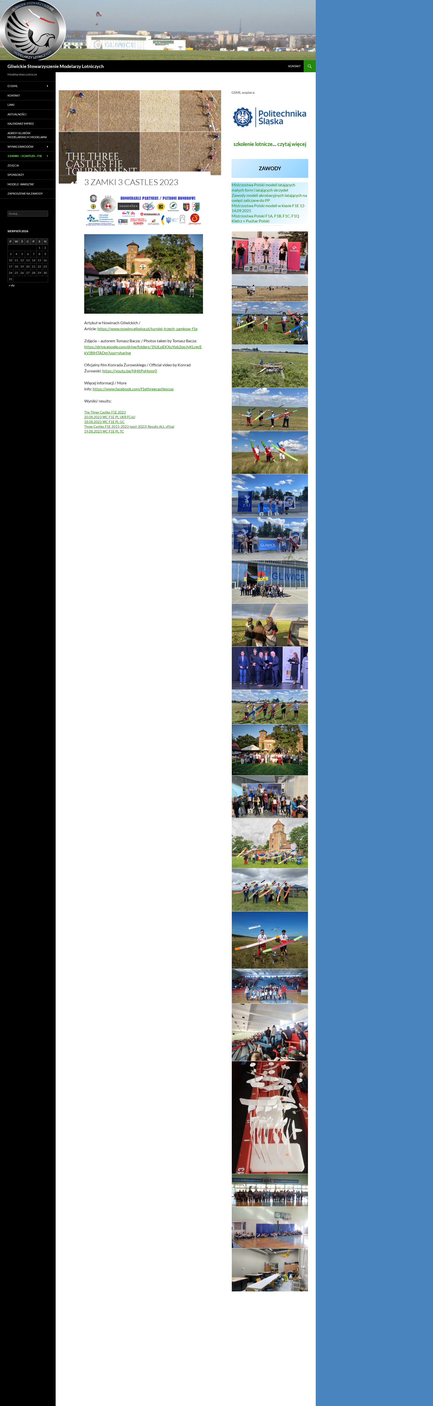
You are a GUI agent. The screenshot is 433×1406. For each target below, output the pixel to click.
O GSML (13, 86)
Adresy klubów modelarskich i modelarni (27, 135)
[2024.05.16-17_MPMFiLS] (270, 581)
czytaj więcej (291, 144)
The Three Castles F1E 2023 (105, 412)
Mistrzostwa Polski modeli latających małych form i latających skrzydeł (263, 187)
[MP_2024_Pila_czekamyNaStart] (270, 366)
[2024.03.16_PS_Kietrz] (270, 625)
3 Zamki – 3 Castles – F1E (25, 155)
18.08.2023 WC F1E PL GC (104, 422)
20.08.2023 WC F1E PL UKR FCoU (109, 417)
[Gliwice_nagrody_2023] (270, 668)
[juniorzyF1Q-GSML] (270, 707)
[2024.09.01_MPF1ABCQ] (270, 288)
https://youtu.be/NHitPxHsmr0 (129, 370)
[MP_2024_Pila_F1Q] (270, 252)
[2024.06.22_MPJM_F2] (270, 538)
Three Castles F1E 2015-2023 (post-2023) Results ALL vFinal (129, 427)
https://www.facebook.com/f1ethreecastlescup (133, 388)
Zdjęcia (13, 165)
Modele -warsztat (21, 184)
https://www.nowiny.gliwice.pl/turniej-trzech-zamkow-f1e (147, 328)
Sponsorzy (16, 174)
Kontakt (294, 66)
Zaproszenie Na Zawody (25, 193)
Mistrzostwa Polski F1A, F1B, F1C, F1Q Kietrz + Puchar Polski (265, 218)
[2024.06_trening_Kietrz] (270, 409)
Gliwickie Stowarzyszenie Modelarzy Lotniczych (56, 66)
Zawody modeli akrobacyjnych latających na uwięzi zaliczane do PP (269, 198)
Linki (11, 104)
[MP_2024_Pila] (270, 323)
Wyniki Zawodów (20, 146)
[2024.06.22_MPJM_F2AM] (270, 495)
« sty (12, 285)
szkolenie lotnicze (253, 144)
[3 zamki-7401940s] (270, 749)
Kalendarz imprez (21, 123)
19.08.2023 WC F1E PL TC (104, 431)
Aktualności (17, 114)
